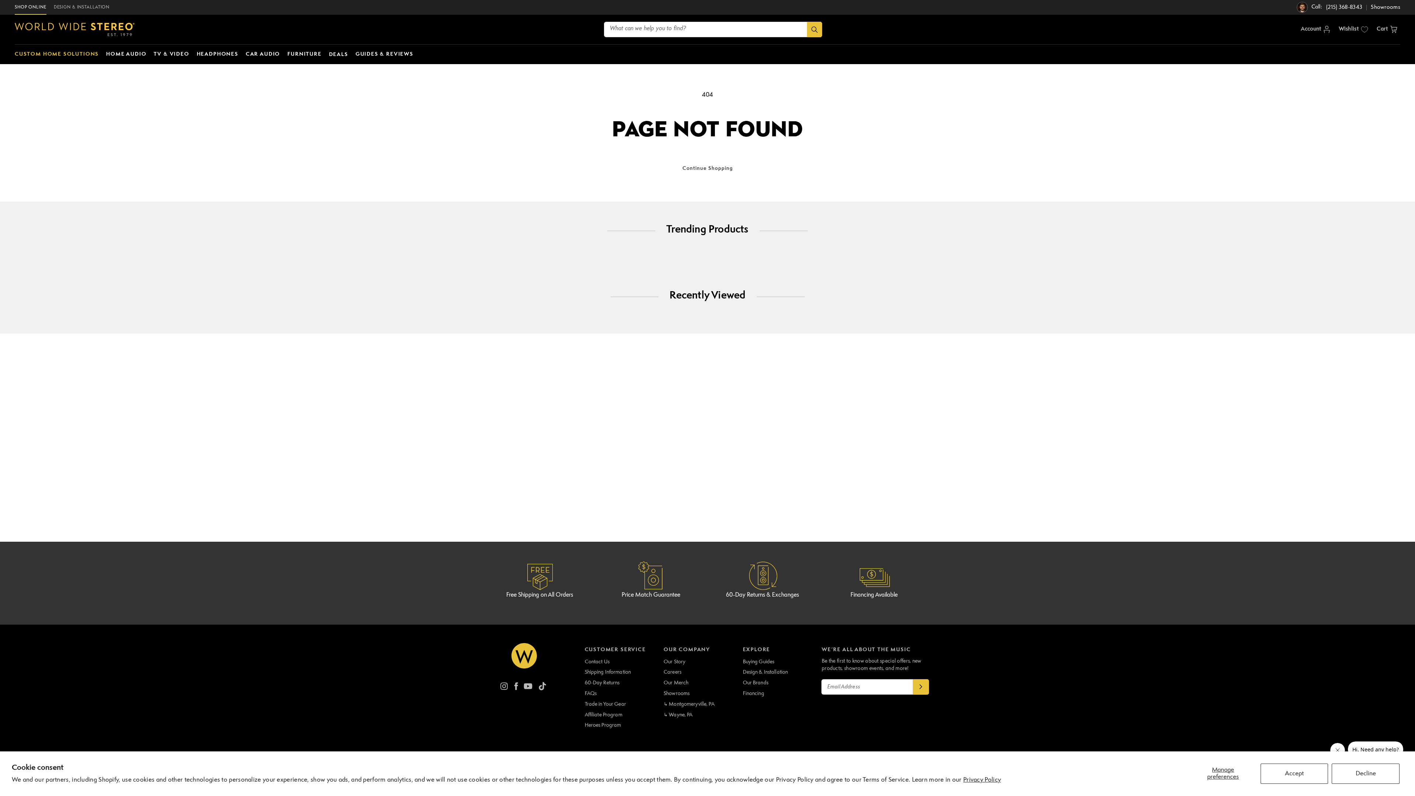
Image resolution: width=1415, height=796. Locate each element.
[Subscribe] (921, 687)
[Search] (814, 29)
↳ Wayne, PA (678, 715)
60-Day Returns (602, 682)
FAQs (591, 693)
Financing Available (874, 595)
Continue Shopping (707, 168)
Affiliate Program (603, 715)
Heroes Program (603, 725)
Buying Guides (759, 661)
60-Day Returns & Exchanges (762, 595)
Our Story (674, 661)
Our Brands (755, 682)
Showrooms (676, 693)
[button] (1387, 29)
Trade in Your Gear (605, 704)
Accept (1294, 774)
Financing (753, 693)
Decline (1366, 774)
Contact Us (597, 661)
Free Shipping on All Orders (539, 595)
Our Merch (676, 682)
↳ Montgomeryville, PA (689, 704)
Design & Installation (765, 672)
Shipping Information (608, 672)
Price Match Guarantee (651, 595)
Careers (672, 672)
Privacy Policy (982, 780)
